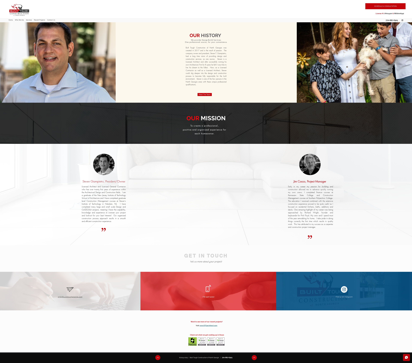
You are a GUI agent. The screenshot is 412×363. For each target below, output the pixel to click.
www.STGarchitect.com (208, 326)
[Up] (157, 357)
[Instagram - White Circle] (344, 289)
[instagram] (402, 20)
